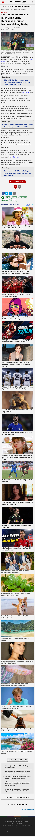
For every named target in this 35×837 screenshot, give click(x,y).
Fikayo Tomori (5, 200)
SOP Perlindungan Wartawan (10, 825)
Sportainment (27, 6)
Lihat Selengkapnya (28, 809)
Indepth (18, 6)
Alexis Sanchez (23, 197)
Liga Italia (13, 200)
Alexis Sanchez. (13, 157)
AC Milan (8, 197)
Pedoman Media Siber (16, 823)
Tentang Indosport (10, 821)
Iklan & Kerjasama (25, 825)
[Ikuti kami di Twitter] (15, 818)
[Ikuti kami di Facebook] (12, 818)
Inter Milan (25, 92)
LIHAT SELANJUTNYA (17, 181)
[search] (32, 2)
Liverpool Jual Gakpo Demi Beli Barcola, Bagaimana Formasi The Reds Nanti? (17, 790)
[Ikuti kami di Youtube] (22, 818)
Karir (26, 821)
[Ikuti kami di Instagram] (19, 818)
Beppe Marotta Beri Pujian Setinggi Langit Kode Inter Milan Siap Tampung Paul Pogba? (17, 173)
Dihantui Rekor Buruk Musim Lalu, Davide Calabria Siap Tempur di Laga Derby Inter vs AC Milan (17, 82)
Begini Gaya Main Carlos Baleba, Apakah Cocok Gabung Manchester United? (17, 772)
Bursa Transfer (8, 6)
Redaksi (20, 821)
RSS (16, 827)
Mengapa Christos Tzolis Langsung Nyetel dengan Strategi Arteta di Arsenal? (18, 777)
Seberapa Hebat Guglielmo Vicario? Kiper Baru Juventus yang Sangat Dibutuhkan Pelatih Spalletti (17, 783)
